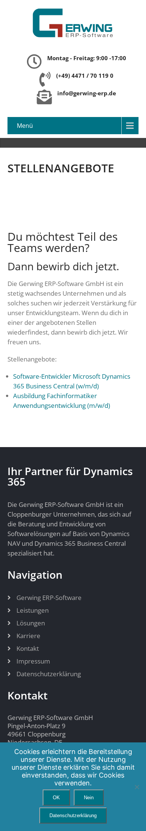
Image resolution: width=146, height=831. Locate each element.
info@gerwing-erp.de (86, 93)
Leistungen (32, 610)
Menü (25, 125)
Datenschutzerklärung (48, 674)
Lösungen (30, 623)
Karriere (28, 635)
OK (56, 797)
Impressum (33, 661)
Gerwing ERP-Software (49, 597)
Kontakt (27, 648)
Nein (89, 797)
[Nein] (136, 787)
